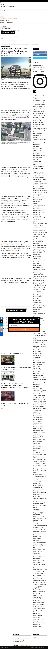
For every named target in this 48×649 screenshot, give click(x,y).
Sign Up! (24, 329)
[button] (24, 319)
